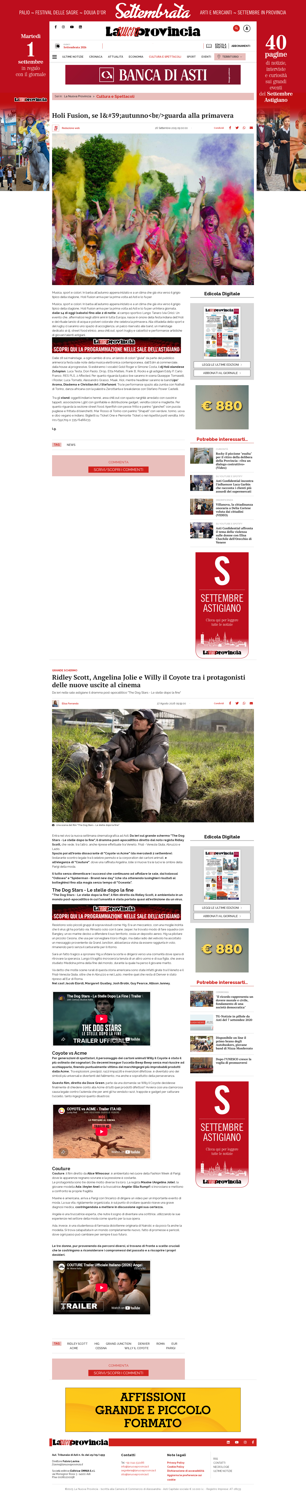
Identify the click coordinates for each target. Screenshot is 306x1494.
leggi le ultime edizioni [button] (220, 364)
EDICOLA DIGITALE (220, 46)
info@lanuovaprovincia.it (135, 1466)
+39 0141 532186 (135, 1462)
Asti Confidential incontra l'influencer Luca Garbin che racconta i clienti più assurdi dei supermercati (234, 486)
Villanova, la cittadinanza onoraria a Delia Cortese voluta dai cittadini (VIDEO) (234, 509)
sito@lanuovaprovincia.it (135, 1474)
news (71, 445)
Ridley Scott (77, 1343)
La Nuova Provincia (77, 96)
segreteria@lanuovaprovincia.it (138, 1470)
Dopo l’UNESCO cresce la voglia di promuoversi (233, 1061)
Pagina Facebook (58, 26)
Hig (96, 1343)
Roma (160, 1343)
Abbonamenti (240, 46)
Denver (144, 1343)
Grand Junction (118, 1343)
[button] (247, 28)
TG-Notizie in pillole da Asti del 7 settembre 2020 (234, 1018)
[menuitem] (73, 56)
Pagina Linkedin (83, 26)
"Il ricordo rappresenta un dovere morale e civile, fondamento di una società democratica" (234, 1002)
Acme (74, 1348)
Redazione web (71, 128)
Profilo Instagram (66, 26)
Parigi (170, 1348)
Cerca (236, 28)
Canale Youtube (74, 26)
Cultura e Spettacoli (115, 96)
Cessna (101, 1348)
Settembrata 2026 (75, 47)
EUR (174, 1343)
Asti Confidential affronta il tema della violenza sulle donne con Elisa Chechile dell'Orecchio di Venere (234, 535)
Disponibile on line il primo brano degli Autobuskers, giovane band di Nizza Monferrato (234, 1043)
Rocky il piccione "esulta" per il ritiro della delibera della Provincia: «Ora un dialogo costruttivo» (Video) (234, 460)
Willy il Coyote (136, 1348)
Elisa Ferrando (70, 703)
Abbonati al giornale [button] (220, 373)
